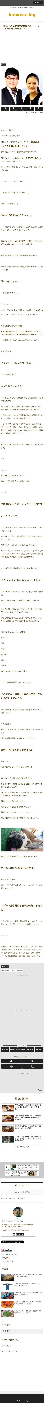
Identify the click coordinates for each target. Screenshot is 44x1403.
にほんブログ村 (7, 1261)
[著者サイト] (11, 1061)
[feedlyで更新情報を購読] (19, 1234)
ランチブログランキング (9, 1254)
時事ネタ (5, 966)
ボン (18, 1218)
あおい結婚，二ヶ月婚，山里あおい (13, 970)
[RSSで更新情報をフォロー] (32, 1066)
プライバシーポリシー (10, 1351)
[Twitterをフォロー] (32, 1061)
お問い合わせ (6, 1346)
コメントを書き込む (22, 1192)
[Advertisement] (22, 46)
